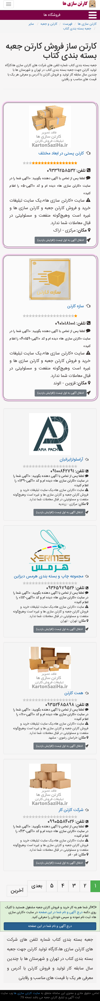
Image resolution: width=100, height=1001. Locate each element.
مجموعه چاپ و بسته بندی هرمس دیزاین (48, 576)
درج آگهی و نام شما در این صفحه (60, 912)
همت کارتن (73, 693)
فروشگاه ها (51, 15)
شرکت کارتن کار (71, 810)
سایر (32, 24)
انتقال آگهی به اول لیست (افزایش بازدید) (60, 240)
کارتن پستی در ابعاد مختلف (61, 153)
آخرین (17, 891)
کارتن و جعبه (48, 24)
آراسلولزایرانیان (71, 459)
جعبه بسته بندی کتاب (77, 29)
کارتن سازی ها (87, 24)
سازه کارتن (75, 306)
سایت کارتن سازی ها (26, 993)
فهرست (67, 24)
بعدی (36, 886)
